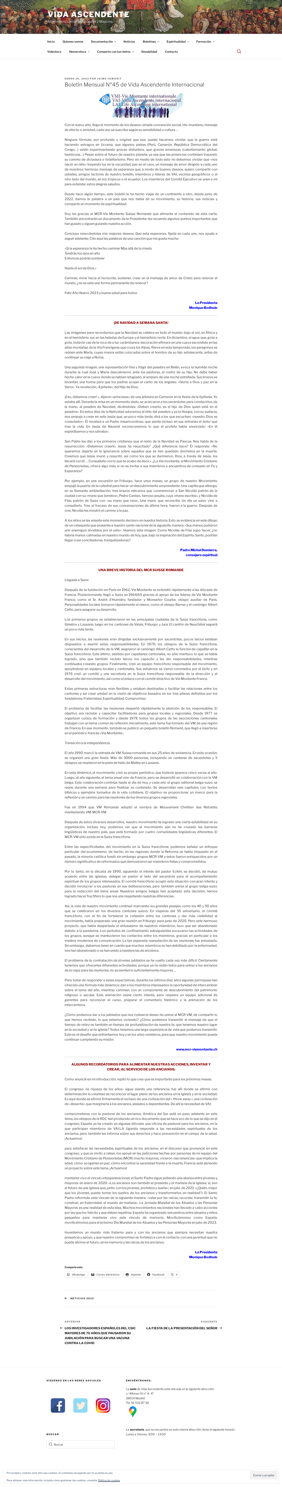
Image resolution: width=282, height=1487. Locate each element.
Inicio (51, 41)
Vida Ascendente (89, 14)
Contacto (171, 51)
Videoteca (54, 51)
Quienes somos (73, 41)
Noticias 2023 (82, 1298)
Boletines (149, 41)
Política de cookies (109, 1480)
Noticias (129, 41)
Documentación (102, 41)
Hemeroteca (77, 51)
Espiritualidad (176, 41)
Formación (203, 41)
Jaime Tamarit (109, 78)
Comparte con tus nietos (113, 51)
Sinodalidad (149, 51)
